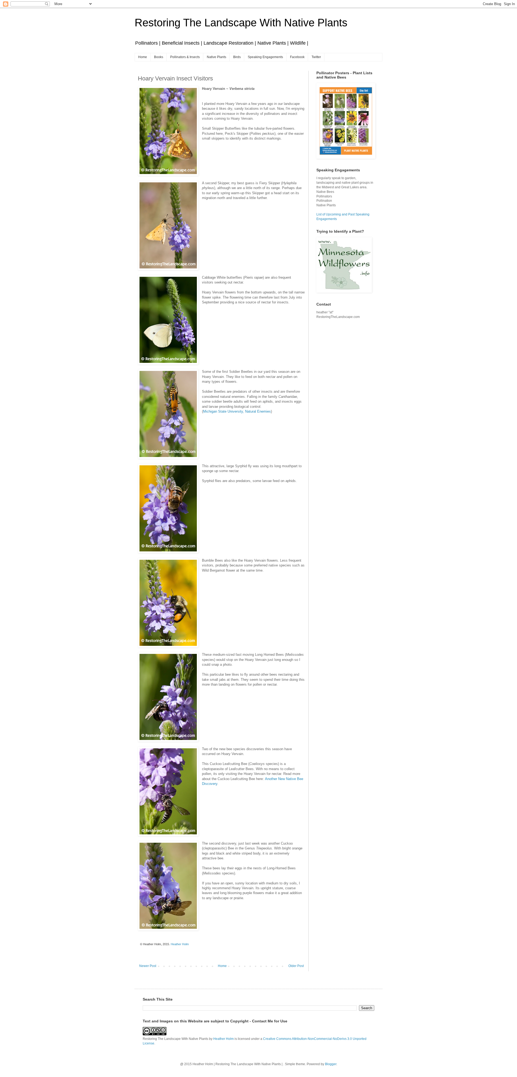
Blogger (330, 1064)
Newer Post (147, 966)
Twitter (316, 57)
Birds (237, 57)
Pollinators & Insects (185, 57)
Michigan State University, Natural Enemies (237, 411)
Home (142, 57)
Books (158, 57)
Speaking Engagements (265, 57)
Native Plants (216, 57)
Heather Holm (223, 1039)
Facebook (297, 57)
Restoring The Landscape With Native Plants (241, 23)
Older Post (296, 966)
